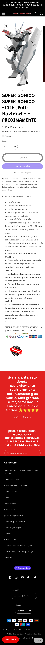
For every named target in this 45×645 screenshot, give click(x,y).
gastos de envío (10, 131)
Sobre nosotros (10, 491)
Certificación (10, 539)
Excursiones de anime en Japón (18, 545)
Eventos (7, 533)
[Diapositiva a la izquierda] (17, 90)
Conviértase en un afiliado (15, 485)
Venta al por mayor (12, 527)
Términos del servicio (33, 634)
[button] (3, 13)
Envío (7, 497)
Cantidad (6, 141)
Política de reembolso (34, 630)
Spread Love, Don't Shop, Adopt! (19, 551)
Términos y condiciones (14, 521)
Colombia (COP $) (21, 596)
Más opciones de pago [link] (22, 173)
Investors (8, 557)
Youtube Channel (11, 479)
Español (21, 611)
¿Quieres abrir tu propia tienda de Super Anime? (22, 471)
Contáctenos (9, 509)
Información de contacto (31, 638)
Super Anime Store (16, 630)
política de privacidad (13, 515)
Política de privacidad (14, 634)
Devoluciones (10, 503)
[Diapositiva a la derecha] (28, 90)
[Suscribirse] (37, 453)
